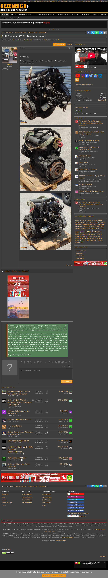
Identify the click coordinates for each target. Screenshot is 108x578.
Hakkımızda (5, 494)
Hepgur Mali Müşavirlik (81, 250)
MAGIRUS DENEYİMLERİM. (89, 141)
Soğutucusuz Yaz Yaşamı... (88, 169)
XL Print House (79, 253)
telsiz (77, 240)
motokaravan (90, 234)
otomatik (89, 236)
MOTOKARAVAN (84, 144)
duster (102, 226)
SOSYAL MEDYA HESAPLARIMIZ (81, 1)
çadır (92, 222)
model (82, 234)
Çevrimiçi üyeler (81, 107)
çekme (97, 222)
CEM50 (9, 396)
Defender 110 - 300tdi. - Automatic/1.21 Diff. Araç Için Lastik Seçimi (19, 402)
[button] (15, 14)
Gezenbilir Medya (27, 500)
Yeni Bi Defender (14, 426)
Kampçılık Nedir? (85, 156)
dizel (92, 226)
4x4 (81, 220)
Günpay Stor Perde (80, 255)
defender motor (16, 271)
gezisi (101, 228)
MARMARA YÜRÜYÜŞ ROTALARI (89, 181)
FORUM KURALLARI (96, 1)
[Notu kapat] (104, 563)
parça (95, 236)
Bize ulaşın (103, 556)
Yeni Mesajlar (5, 18)
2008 (77, 220)
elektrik (77, 228)
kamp (87, 231)
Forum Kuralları (46, 494)
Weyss (9, 428)
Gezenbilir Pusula (27, 494)
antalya (94, 220)
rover (77, 238)
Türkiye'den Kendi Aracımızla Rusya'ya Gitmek (89, 148)
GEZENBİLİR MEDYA (66, 1)
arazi (82, 222)
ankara (89, 220)
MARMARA (82, 129)
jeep (82, 232)
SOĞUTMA (82, 173)
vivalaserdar (10, 415)
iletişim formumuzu (67, 537)
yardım (100, 240)
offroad (82, 236)
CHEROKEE (82, 137)
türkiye (82, 240)
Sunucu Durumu (6, 549)
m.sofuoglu (10, 443)
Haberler (4, 500)
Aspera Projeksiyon (80, 258)
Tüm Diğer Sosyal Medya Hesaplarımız (78, 513)
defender (78, 226)
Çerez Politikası (46, 502)
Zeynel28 (10, 460)
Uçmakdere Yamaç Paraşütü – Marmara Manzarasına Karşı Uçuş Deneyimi (91, 123)
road (99, 236)
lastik (77, 234)
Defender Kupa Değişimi (18, 441)
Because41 (102, 100)
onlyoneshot (10, 407)
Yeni (12, 14)
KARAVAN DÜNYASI (25, 14)
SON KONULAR (80, 199)
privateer (65, 459)
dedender (7, 271)
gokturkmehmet (63, 421)
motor (98, 234)
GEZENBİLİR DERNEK (54, 1)
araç (100, 220)
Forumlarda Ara (15, 18)
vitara (87, 240)
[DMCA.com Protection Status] (8, 553)
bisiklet (87, 222)
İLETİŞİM (105, 1)
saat (81, 238)
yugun (66, 466)
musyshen (10, 468)
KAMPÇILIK (82, 159)
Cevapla (69, 265)
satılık (89, 238)
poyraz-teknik (64, 442)
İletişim (4, 505)
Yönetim (4, 497)
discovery (86, 226)
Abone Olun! (82, 516)
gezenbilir (91, 228)
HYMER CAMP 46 (85, 185)
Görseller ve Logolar (7, 502)
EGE (80, 195)
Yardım (44, 505)
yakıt (95, 240)
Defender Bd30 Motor (16, 458)
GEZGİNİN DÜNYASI (63, 14)
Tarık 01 (16, 39)
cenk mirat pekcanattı (89, 224)
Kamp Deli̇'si (83, 162)
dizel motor (25, 271)
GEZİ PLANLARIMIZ (85, 153)
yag (91, 240)
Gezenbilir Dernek (27, 497)
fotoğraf (84, 228)
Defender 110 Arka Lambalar (19, 420)
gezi (97, 228)
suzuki (94, 238)
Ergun (66, 402)
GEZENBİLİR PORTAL (42, 1)
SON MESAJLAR (80, 118)
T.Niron (9, 421)
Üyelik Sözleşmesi (47, 497)
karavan (97, 231)
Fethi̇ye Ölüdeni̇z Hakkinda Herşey (91, 191)
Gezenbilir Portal (27, 502)
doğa (97, 226)
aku (84, 220)
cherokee (100, 224)
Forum (5, 14)
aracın (77, 222)
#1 (71, 48)
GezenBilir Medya (61, 540)
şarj (85, 238)
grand (77, 232)
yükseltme (78, 242)
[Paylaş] (69, 48)
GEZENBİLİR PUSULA (30, 1)
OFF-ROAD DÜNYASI (44, 14)
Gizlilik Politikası (46, 500)
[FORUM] (2, 33)
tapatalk (99, 238)
